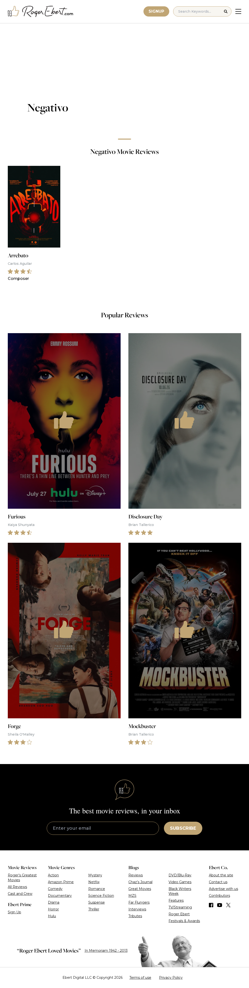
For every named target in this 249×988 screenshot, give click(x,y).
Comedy (55, 889)
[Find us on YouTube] (219, 905)
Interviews (137, 909)
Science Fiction (101, 895)
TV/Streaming (180, 907)
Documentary (60, 895)
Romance (96, 889)
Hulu (52, 916)
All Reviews (17, 887)
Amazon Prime (61, 882)
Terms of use (140, 977)
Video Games (180, 882)
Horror (53, 909)
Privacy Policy (171, 977)
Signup (156, 11)
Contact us (218, 882)
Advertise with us (223, 889)
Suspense (96, 902)
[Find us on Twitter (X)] (228, 905)
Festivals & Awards (184, 921)
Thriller (93, 909)
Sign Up (14, 912)
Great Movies (139, 889)
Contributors (219, 895)
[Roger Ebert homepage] (40, 11)
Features (176, 900)
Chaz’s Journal (140, 882)
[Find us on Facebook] (211, 905)
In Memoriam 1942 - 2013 (106, 950)
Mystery (95, 875)
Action (53, 875)
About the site (221, 875)
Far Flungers (139, 902)
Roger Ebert (179, 914)
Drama (53, 902)
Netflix (93, 882)
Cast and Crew (20, 893)
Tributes (135, 916)
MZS (132, 895)
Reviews (135, 875)
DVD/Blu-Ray (180, 875)
